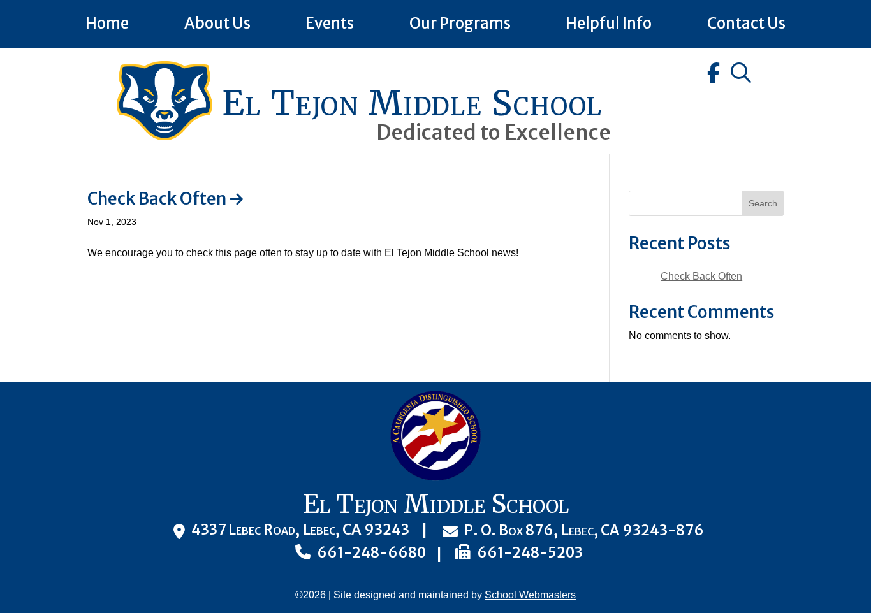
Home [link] (107, 23)
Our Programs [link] (460, 23)
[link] (164, 136)
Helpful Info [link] (609, 23)
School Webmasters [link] (530, 594)
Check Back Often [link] (156, 198)
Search (763, 203)
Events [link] (329, 23)
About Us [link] (217, 23)
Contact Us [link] (746, 23)
